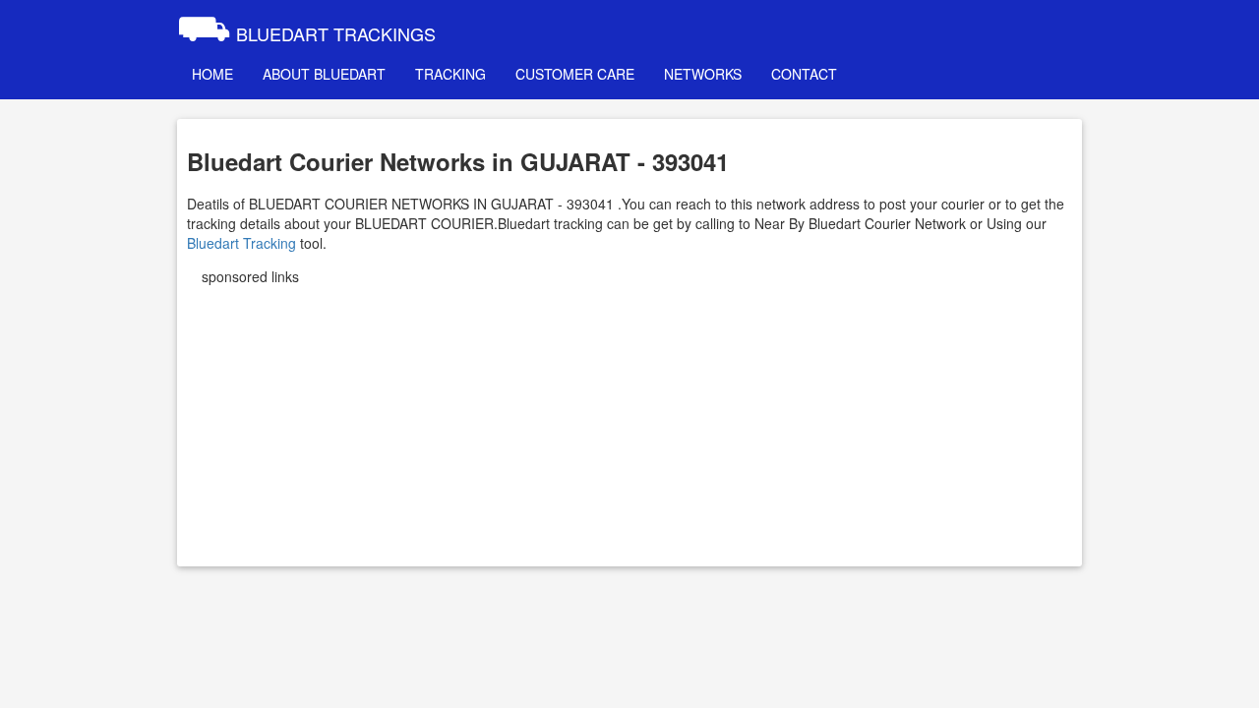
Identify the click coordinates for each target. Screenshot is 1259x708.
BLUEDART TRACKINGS (306, 24)
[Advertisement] (629, 419)
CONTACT (804, 74)
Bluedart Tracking (241, 243)
